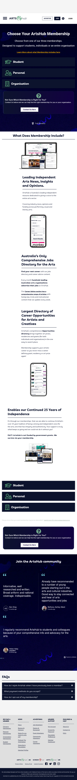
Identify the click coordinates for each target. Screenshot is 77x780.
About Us (66, 727)
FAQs (64, 733)
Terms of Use (28, 764)
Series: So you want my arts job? (22, 735)
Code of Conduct (38, 764)
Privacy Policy (19, 764)
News (20, 725)
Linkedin (54, 763)
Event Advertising (38, 733)
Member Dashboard (51, 741)
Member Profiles (23, 750)
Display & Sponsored (36, 729)
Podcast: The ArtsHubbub (22, 741)
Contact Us (66, 730)
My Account (52, 727)
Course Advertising (36, 742)
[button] (72, 685)
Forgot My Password (51, 731)
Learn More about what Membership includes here (38, 52)
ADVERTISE (47, 18)
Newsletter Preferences (51, 736)
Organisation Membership (7, 737)
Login (70, 18)
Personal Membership (7, 732)
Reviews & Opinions (21, 729)
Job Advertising (37, 725)
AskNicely (74, 657)
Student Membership (7, 743)
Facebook (46, 763)
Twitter (50, 764)
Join (57, 18)
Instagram (58, 763)
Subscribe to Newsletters (22, 746)
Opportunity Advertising (37, 737)
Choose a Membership (7, 727)
